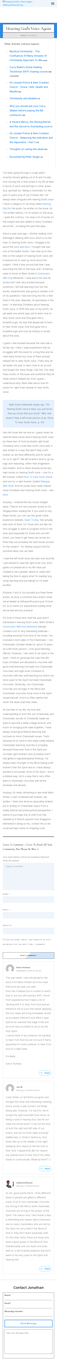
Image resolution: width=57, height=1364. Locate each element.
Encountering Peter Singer (25, 156)
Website (7, 925)
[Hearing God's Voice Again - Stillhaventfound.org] (52, 3)
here (16, 247)
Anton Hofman (23, 967)
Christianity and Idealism (23, 98)
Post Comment (28, 955)
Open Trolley (31, 520)
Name (6, 894)
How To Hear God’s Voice (37, 477)
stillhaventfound (24, 1183)
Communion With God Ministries (20, 626)
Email (6, 910)
